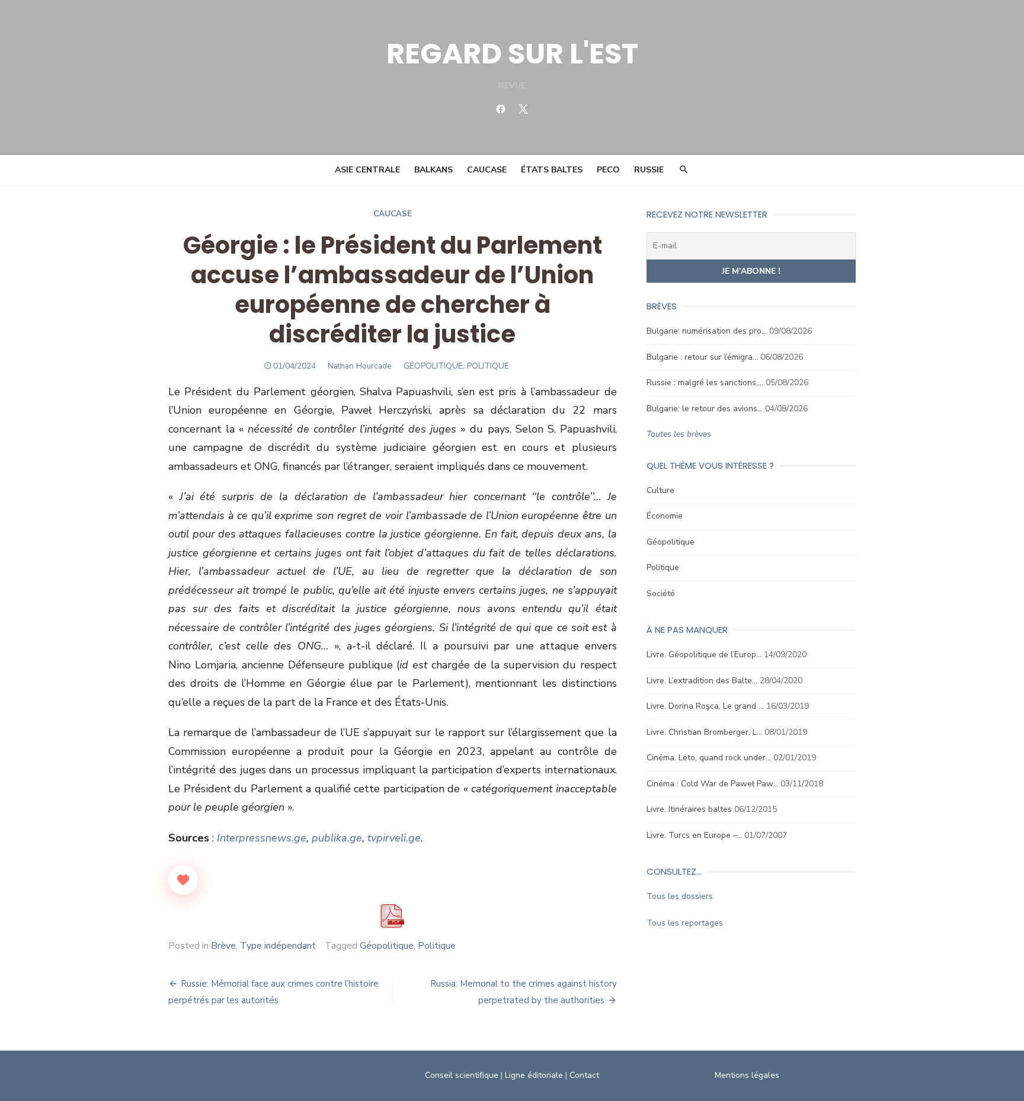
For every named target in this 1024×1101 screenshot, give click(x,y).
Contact (584, 1075)
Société (661, 593)
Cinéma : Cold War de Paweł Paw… (712, 783)
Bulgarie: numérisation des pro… (707, 331)
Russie (649, 169)
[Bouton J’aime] (183, 880)
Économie (665, 515)
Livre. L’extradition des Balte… (702, 680)
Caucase (487, 169)
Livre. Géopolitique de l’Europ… (704, 654)
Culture (660, 490)
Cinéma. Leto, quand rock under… (709, 757)
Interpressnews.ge (261, 838)
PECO (608, 169)
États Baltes (552, 169)
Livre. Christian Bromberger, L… (704, 732)
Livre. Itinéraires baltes (689, 809)
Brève (223, 945)
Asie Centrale (367, 169)
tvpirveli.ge (394, 838)
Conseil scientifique (461, 1075)
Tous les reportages (685, 923)
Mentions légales (747, 1075)
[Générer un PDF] (392, 916)
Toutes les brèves (679, 434)
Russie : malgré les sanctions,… (705, 382)
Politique (437, 945)
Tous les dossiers (680, 896)
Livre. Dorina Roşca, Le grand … (705, 706)
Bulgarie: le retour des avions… (705, 408)
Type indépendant (278, 945)
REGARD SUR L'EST (512, 53)
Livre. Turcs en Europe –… (694, 835)
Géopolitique (387, 945)
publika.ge (337, 838)
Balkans (433, 169)
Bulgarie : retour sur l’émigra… (702, 357)
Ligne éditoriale (534, 1075)
